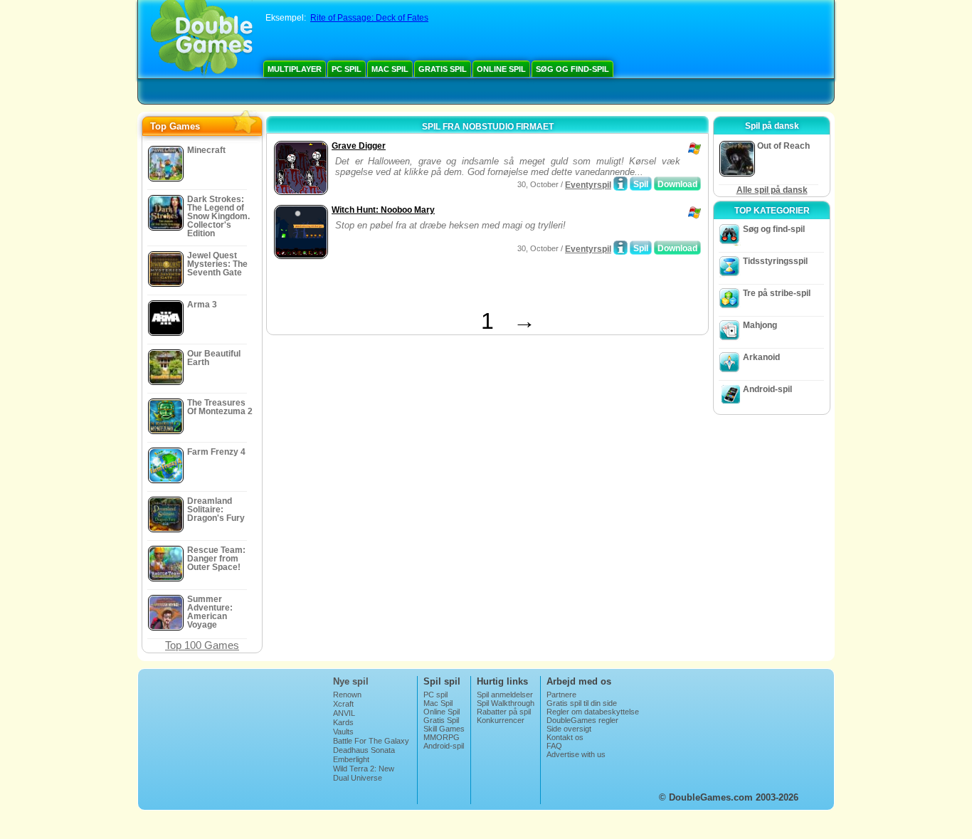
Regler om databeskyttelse (592, 711)
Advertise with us (576, 754)
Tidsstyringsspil (775, 261)
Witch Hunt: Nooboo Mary (383, 210)
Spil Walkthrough (505, 703)
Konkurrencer (500, 720)
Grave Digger (359, 146)
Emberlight (351, 759)
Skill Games (444, 728)
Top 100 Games (202, 645)
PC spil (346, 69)
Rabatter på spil (504, 711)
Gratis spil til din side (581, 703)
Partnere (561, 694)
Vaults (343, 731)
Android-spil (767, 389)
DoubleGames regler (582, 720)
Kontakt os (564, 737)
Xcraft (343, 704)
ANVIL (344, 713)
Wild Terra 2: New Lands (363, 772)
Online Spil (501, 69)
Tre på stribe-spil (776, 293)
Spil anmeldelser (505, 694)
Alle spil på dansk (772, 190)
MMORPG (441, 737)
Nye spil (351, 681)
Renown (347, 694)
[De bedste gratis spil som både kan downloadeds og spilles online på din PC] (202, 39)
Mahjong (760, 325)
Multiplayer (295, 69)
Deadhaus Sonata (364, 750)
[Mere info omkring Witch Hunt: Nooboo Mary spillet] (620, 248)
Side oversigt (568, 728)
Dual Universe (357, 778)
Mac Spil (389, 69)
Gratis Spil (442, 69)
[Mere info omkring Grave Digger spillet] (620, 183)
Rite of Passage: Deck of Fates (369, 18)
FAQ (554, 746)
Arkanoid (761, 357)
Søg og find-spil (572, 69)
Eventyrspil (588, 185)
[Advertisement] (436, 286)
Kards (343, 722)
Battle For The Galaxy (371, 741)
